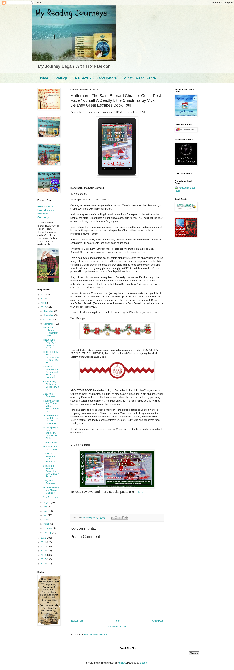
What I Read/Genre (140, 78)
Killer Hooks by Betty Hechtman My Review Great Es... (51, 357)
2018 (43, 555)
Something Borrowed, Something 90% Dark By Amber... (51, 471)
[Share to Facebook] (123, 518)
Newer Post (77, 620)
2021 (43, 542)
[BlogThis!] (116, 518)
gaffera (122, 663)
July (45, 506)
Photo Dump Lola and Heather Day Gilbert (50, 331)
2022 (43, 538)
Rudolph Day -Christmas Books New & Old (51, 385)
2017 (43, 559)
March (46, 524)
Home (43, 78)
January (47, 532)
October (47, 319)
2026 (43, 294)
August (47, 502)
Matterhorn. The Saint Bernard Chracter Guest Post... (51, 419)
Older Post (157, 620)
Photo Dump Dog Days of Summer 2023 (50, 344)
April (45, 519)
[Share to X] (119, 518)
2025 (43, 298)
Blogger (143, 663)
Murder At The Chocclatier (50, 448)
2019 (43, 550)
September (49, 324)
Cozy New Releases (49, 395)
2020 (43, 546)
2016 (43, 563)
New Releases (50, 442)
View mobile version (117, 626)
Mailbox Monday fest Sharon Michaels (51, 490)
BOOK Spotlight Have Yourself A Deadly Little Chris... (50, 433)
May (45, 515)
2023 (43, 307)
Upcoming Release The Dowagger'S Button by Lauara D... (50, 372)
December (48, 311)
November (48, 315)
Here (140, 492)
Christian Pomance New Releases (49, 457)
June (46, 511)
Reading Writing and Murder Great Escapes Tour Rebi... (51, 406)
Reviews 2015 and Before (96, 78)
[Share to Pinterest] (126, 518)
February (48, 528)
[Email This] (112, 518)
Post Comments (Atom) (95, 634)
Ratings (61, 78)
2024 (43, 303)
